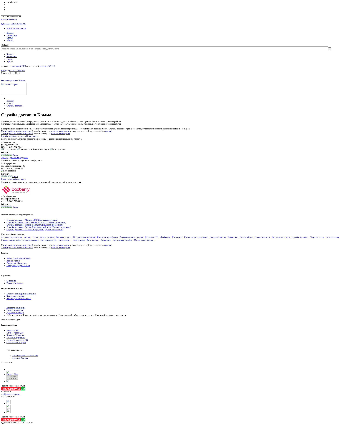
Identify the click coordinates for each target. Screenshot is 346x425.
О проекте (11, 281)
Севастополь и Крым (16, 342)
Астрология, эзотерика (12, 237)
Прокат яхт (232, 237)
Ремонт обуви (246, 237)
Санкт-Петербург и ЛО (17, 340)
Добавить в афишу (15, 312)
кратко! (108, 131)
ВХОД (4, 70)
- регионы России (13, 80)
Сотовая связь (332, 237)
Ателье (27, 237)
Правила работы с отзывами (25, 355)
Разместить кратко (14, 310)
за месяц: (47, 66)
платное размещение (60, 131)
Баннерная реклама (15, 296)
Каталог (10, 33)
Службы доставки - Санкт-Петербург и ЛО (36, 222)
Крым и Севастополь (16, 28)
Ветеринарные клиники (84, 237)
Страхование (65, 240)
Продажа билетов (218, 237)
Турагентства (79, 240)
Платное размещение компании (21, 294)
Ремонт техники (262, 237)
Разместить (11, 35)
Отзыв (15, 155)
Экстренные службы (122, 240)
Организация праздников (196, 237)
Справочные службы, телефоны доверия (20, 240)
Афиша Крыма (13, 261)
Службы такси (317, 237)
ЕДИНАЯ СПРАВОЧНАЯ (13, 24)
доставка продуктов (14, 157)
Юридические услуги (144, 240)
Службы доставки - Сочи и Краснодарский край (38, 227)
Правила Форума (20, 358)
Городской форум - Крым (18, 265)
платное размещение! (60, 133)
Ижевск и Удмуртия (15, 337)
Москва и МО (12, 330)
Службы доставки (14, 106)
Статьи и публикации (16, 263)
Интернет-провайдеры (107, 237)
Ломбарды (165, 237)
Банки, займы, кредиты (43, 237)
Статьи (9, 38)
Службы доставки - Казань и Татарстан (34, 225)
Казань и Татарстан (15, 335)
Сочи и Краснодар (15, 333)
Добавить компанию (15, 308)
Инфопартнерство (14, 283)
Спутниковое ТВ (49, 240)
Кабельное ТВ (152, 237)
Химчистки (106, 240)
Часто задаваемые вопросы (18, 298)
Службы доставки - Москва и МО (31, 220)
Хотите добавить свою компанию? (17, 131)
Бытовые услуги (64, 237)
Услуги (9, 103)
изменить (9, 19)
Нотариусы (177, 237)
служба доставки (13, 179)
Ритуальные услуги (281, 237)
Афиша (9, 40)
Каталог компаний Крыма (18, 258)
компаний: (19, 66)
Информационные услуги (131, 237)
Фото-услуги (92, 240)
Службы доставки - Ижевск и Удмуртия (34, 230)
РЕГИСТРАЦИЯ (17, 70)
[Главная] (7, 98)
